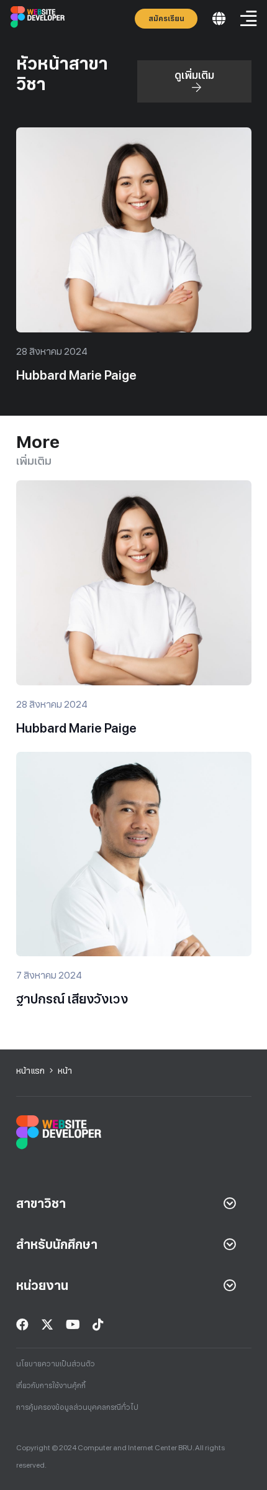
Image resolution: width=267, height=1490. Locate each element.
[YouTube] (73, 1325)
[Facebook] (22, 1325)
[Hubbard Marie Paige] (133, 136)
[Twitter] (47, 1325)
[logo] (38, 18)
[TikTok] (98, 1325)
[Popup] (218, 19)
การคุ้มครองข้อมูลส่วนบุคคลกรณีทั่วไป (77, 1407)
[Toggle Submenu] (229, 1203)
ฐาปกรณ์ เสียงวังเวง (72, 999)
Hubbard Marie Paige (76, 375)
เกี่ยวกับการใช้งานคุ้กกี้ (51, 1385)
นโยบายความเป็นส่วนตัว (55, 1364)
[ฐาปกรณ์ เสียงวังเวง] (133, 760)
